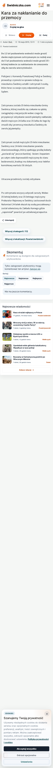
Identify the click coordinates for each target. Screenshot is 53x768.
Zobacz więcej (26, 370)
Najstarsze (23, 278)
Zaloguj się (35, 269)
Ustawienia (26, 761)
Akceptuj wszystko (26, 748)
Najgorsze (9, 284)
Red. (10, 42)
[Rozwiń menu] (48, 5)
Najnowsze (9, 278)
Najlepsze (37, 278)
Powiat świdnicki (10, 46)
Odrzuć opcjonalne (26, 755)
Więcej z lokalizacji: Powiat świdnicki (24, 239)
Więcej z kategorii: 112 (16, 231)
